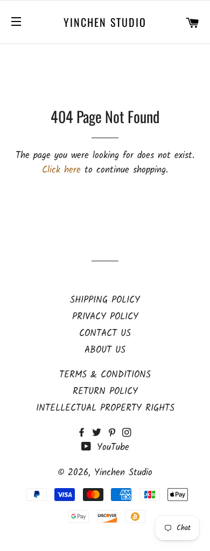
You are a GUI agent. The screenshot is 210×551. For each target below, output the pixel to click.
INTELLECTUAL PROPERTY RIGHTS (105, 408)
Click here (61, 170)
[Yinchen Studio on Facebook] (84, 433)
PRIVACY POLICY (105, 317)
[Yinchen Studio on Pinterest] (114, 433)
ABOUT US (105, 350)
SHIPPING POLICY (105, 300)
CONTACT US (105, 333)
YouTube (111, 447)
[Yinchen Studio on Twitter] (99, 433)
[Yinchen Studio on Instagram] (128, 433)
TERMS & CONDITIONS (105, 375)
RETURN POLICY (105, 391)
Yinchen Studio (105, 22)
